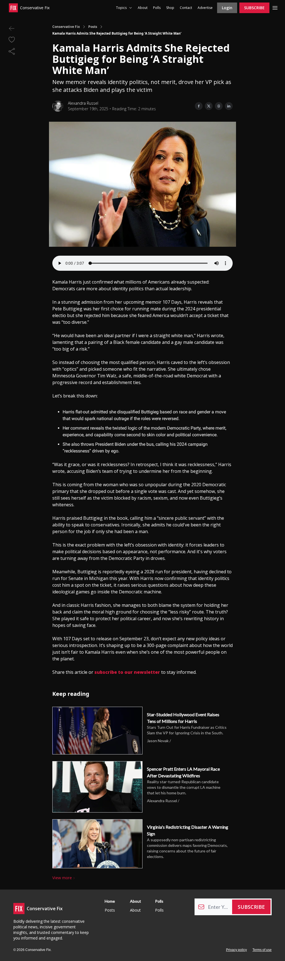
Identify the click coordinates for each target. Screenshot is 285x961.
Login (227, 7)
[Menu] (275, 7)
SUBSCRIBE (254, 7)
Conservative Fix (66, 27)
